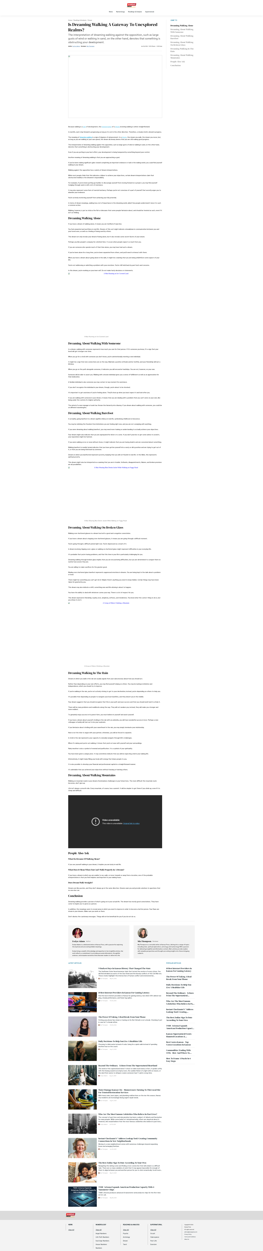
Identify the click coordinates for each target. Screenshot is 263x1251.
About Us (186, 1239)
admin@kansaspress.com (190, 1232)
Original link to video (131, 823)
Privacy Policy (187, 1234)
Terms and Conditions (190, 1236)
